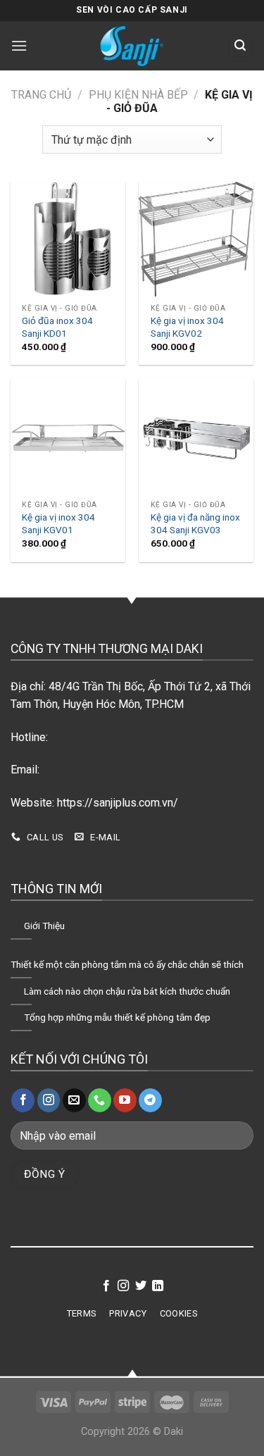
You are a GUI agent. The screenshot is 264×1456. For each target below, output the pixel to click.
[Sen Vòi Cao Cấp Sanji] (132, 45)
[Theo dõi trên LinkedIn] (157, 1286)
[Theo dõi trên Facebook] (22, 1100)
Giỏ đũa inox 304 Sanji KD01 (57, 327)
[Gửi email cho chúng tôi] (74, 1100)
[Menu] (21, 45)
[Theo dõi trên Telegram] (150, 1100)
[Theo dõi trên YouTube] (125, 1100)
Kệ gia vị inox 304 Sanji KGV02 (187, 327)
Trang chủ (41, 94)
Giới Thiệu (44, 925)
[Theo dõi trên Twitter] (140, 1286)
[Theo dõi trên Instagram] (49, 1100)
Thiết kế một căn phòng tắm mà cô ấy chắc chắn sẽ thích (127, 964)
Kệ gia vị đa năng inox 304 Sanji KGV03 (195, 523)
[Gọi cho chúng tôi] (99, 1100)
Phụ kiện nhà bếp (138, 94)
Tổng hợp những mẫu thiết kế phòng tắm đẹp (117, 1017)
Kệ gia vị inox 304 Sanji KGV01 (58, 523)
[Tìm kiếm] (241, 46)
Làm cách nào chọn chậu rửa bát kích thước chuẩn (127, 991)
